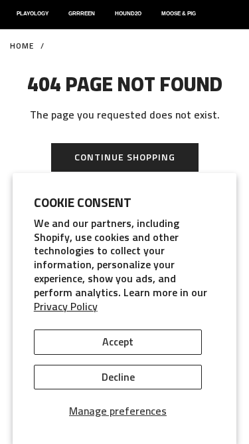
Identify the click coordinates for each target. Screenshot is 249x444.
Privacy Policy (66, 306)
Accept (117, 341)
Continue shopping (124, 157)
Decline (118, 377)
